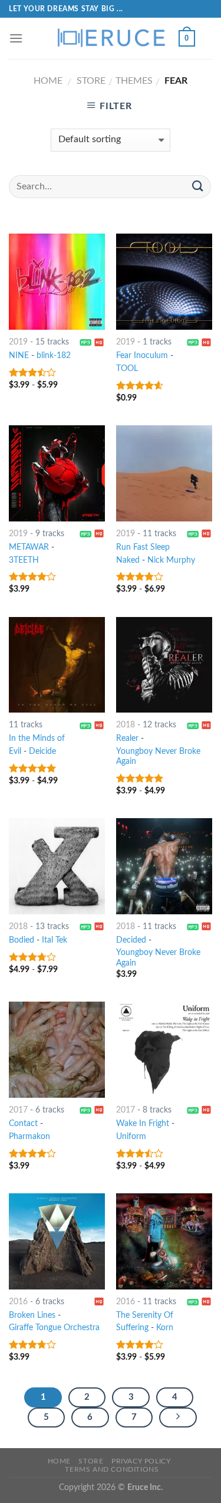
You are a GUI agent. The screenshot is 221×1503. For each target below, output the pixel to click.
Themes (134, 81)
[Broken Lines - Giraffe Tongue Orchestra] (57, 1241)
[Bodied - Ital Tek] (57, 866)
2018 (125, 725)
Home (48, 81)
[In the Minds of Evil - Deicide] (57, 665)
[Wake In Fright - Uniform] (164, 1050)
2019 (18, 342)
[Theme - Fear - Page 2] (178, 1417)
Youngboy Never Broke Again (158, 756)
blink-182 (54, 356)
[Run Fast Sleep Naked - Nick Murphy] (164, 473)
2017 (18, 1110)
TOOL (127, 369)
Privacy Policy (141, 1461)
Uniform (131, 1137)
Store (91, 81)
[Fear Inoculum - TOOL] (164, 282)
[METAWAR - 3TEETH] (57, 473)
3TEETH (24, 560)
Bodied (21, 940)
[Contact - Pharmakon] (57, 1050)
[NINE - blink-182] (57, 282)
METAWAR (29, 547)
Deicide (42, 751)
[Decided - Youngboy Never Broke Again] (164, 866)
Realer (127, 738)
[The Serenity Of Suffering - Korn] (164, 1241)
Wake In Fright (142, 1124)
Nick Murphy (171, 560)
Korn (164, 1328)
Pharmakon (29, 1137)
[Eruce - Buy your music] (111, 38)
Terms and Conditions (112, 1469)
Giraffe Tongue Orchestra (54, 1328)
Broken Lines (32, 1315)
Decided (131, 940)
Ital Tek (54, 940)
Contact (23, 1124)
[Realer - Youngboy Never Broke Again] (164, 665)
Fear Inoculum (142, 356)
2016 (18, 1302)
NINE (19, 356)
